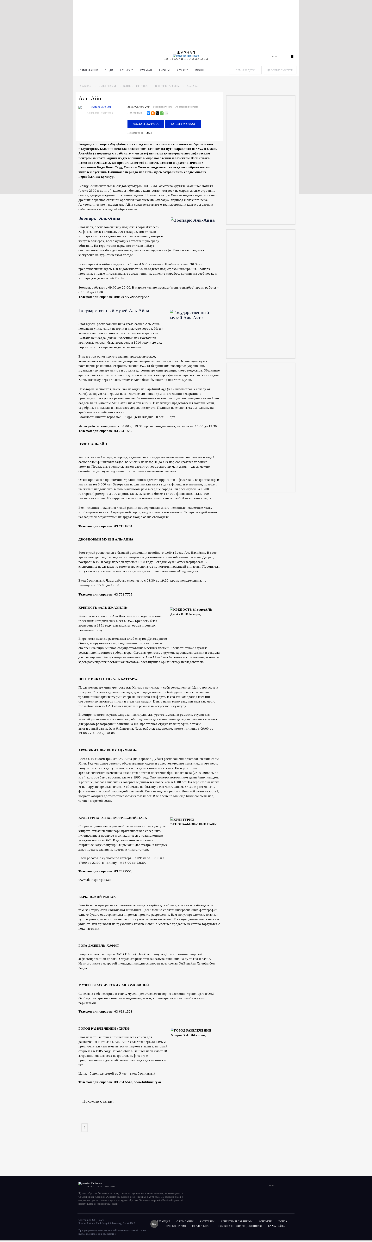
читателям (207, 1221)
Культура (127, 70)
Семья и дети (245, 70)
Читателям (107, 86)
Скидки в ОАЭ (201, 1226)
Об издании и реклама (186, 107)
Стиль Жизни (88, 70)
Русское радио (176, 1226)
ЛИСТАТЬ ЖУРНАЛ (146, 123)
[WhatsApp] (162, 113)
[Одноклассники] (153, 113)
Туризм (164, 70)
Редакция (163, 1221)
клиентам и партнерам (236, 1221)
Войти (272, 1185)
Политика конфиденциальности (239, 1226)
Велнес (201, 70)
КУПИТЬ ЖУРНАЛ (183, 123)
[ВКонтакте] (148, 113)
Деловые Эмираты (280, 70)
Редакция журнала (162, 107)
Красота (183, 70)
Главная (85, 86)
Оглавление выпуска (100, 112)
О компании (185, 1221)
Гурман (146, 70)
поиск (283, 1221)
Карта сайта (276, 1226)
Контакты (265, 1221)
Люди (109, 70)
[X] (157, 113)
